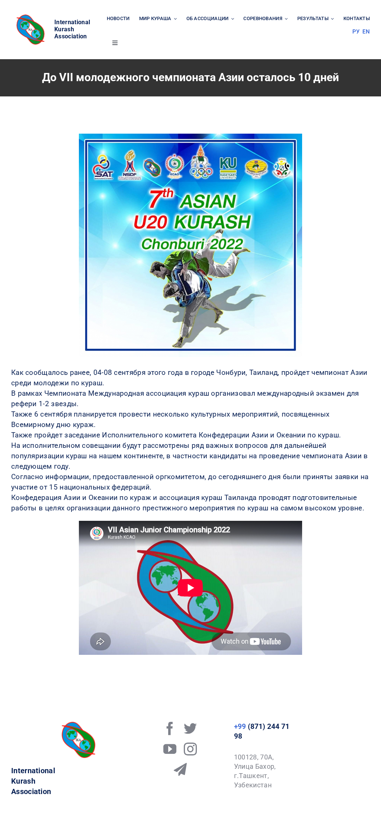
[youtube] (169, 748)
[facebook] (169, 728)
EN (366, 31)
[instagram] (190, 748)
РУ (356, 31)
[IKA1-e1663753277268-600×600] (31, 16)
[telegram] (180, 769)
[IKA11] (78, 725)
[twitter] (190, 728)
